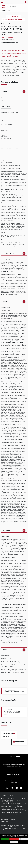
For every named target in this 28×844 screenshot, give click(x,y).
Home (3, 10)
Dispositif (6, 650)
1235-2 (10, 709)
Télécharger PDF (13, 16)
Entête (5, 91)
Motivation (6, 530)
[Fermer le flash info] (25, 2)
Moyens (5, 302)
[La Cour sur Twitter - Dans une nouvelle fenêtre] (7, 788)
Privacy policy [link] (14, 842)
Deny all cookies (14, 839)
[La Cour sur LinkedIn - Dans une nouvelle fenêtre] (21, 788)
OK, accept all (4, 839)
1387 (17, 711)
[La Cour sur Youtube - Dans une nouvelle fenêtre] (17, 788)
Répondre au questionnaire (8, 3)
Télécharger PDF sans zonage (13, 19)
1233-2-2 (17, 712)
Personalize (24, 839)
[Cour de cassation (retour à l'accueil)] (14, 6)
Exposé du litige (8, 253)
